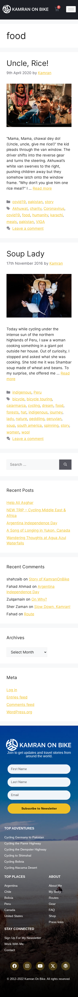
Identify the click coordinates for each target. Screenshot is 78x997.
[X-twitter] (53, 966)
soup (10, 425)
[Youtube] (40, 966)
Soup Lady (25, 253)
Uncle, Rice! (27, 63)
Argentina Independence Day (31, 523)
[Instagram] (27, 966)
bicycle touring (39, 399)
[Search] (65, 464)
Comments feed (20, 704)
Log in (11, 690)
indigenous (21, 392)
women (12, 432)
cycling (34, 405)
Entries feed (17, 697)
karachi (56, 215)
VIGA (40, 222)
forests (12, 412)
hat (23, 412)
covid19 (19, 202)
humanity (40, 215)
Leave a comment (28, 228)
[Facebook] (14, 966)
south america (29, 425)
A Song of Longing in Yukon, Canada (38, 530)
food (26, 215)
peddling (36, 419)
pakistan (35, 202)
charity (35, 208)
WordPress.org (19, 712)
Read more (42, 188)
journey (56, 412)
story (49, 202)
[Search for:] (32, 464)
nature (21, 419)
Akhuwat (20, 208)
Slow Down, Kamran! (52, 606)
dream (47, 405)
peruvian (54, 419)
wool (25, 432)
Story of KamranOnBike (49, 579)
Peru (38, 392)
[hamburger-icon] (71, 9)
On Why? (39, 599)
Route (29, 614)
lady (10, 419)
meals (11, 222)
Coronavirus (54, 208)
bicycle (18, 399)
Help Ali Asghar (19, 502)
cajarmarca (16, 405)
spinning (51, 425)
